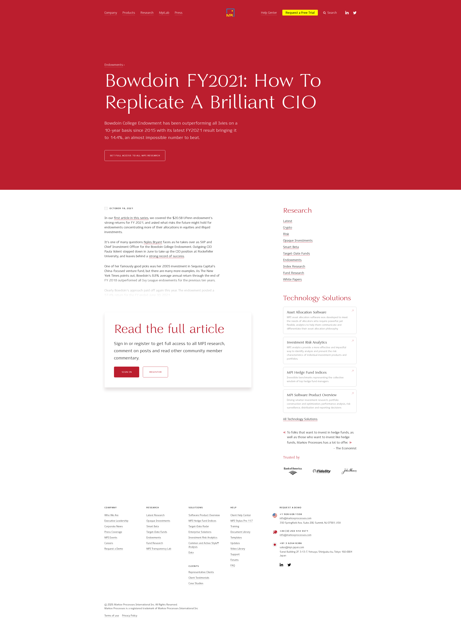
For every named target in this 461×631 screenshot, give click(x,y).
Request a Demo (113, 548)
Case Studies (196, 583)
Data (191, 552)
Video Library (237, 548)
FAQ (232, 565)
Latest (287, 221)
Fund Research (293, 273)
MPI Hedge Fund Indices (202, 520)
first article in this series (131, 218)
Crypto (287, 227)
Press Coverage (113, 532)
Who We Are (111, 515)
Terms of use (111, 615)
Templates (236, 537)
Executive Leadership (116, 520)
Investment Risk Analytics (203, 537)
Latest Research (155, 515)
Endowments (113, 65)
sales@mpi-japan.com (292, 547)
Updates (235, 543)
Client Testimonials (199, 577)
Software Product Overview (204, 515)
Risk (286, 234)
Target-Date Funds (296, 253)
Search (332, 12)
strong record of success (166, 256)
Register (155, 372)
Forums (234, 560)
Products (128, 12)
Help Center (269, 12)
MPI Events (110, 537)
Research (147, 12)
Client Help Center (240, 515)
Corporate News (113, 526)
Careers (108, 543)
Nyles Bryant (153, 242)
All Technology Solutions (300, 419)
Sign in (127, 372)
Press (178, 12)
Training (234, 526)
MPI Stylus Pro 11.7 (241, 520)
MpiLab (164, 12)
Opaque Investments (298, 240)
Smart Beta (291, 247)
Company (110, 12)
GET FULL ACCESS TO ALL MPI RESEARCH (135, 155)
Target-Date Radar (199, 526)
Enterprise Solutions (200, 532)
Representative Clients (201, 572)
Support (235, 554)
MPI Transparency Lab (158, 548)
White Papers (292, 279)
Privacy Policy (129, 615)
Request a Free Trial (300, 12)
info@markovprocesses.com (295, 518)
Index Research (294, 266)
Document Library (240, 532)
